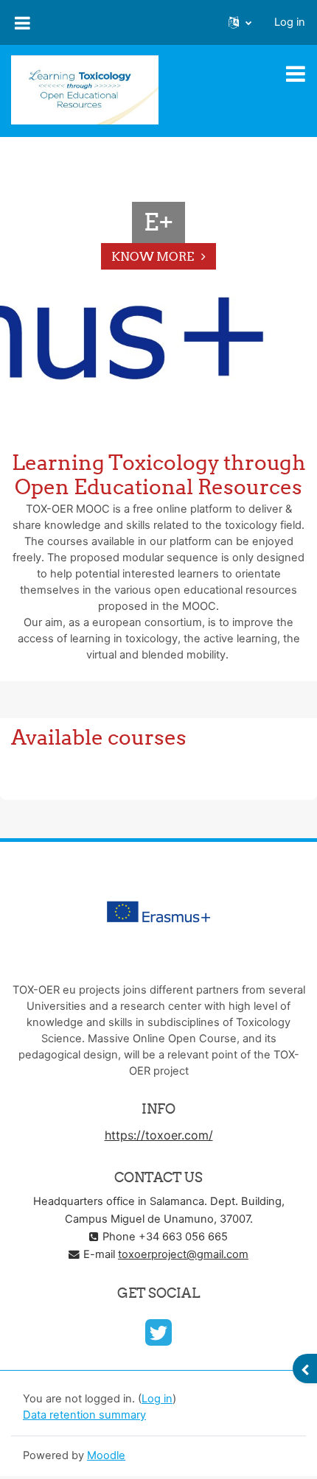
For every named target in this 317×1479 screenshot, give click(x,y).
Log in (289, 22)
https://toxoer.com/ (159, 1135)
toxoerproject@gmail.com (183, 1254)
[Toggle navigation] (295, 73)
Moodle (106, 1455)
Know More (152, 256)
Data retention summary (84, 1415)
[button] (240, 23)
